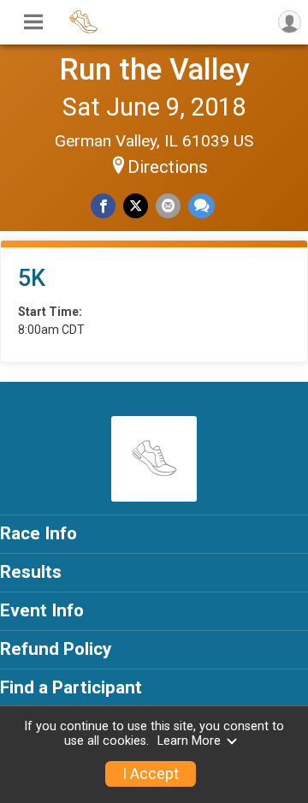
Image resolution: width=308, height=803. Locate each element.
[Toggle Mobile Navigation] (33, 22)
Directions (167, 167)
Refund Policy (55, 649)
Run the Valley (154, 69)
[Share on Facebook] (103, 205)
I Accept (150, 773)
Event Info (42, 610)
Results (31, 572)
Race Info (38, 533)
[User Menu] (289, 21)
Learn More (189, 741)
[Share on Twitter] (135, 205)
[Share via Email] (168, 205)
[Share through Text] (201, 205)
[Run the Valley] (83, 31)
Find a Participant (71, 687)
